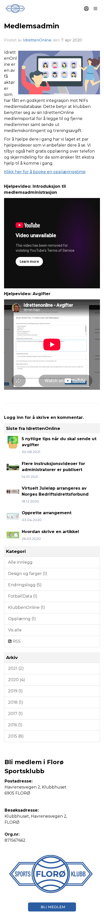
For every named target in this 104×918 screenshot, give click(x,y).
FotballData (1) (22, 596)
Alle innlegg (20, 562)
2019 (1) (15, 691)
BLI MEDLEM (53, 907)
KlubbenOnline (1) (26, 607)
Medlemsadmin (31, 26)
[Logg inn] (86, 8)
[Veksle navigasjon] (95, 8)
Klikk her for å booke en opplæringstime (45, 171)
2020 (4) (16, 679)
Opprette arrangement (46, 512)
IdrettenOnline (38, 40)
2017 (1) (15, 713)
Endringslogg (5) (25, 584)
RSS (16, 641)
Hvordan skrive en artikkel (50, 531)
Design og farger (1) (27, 573)
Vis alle (15, 630)
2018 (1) (15, 702)
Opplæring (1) (22, 618)
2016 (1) (15, 725)
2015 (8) (16, 736)
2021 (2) (16, 668)
